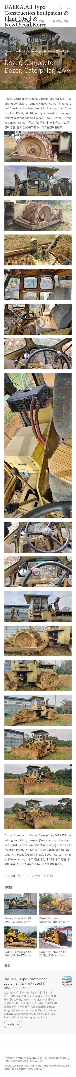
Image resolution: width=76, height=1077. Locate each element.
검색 (60, 7)
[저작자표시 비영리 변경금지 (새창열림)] (48, 875)
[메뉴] (69, 7)
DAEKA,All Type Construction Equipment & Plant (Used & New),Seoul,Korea (36, 7)
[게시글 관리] (23, 876)
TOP (69, 1059)
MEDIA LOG (60, 21)
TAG (41, 21)
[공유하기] (18, 876)
